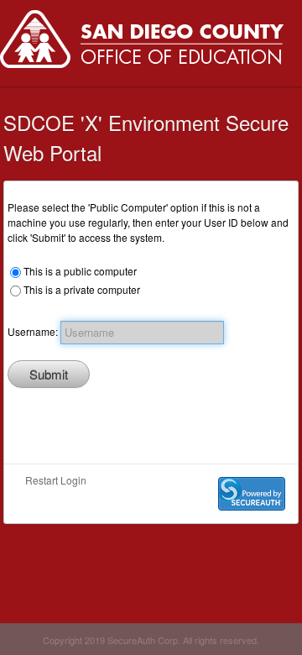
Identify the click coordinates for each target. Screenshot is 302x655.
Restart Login (55, 480)
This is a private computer (81, 289)
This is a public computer (80, 271)
